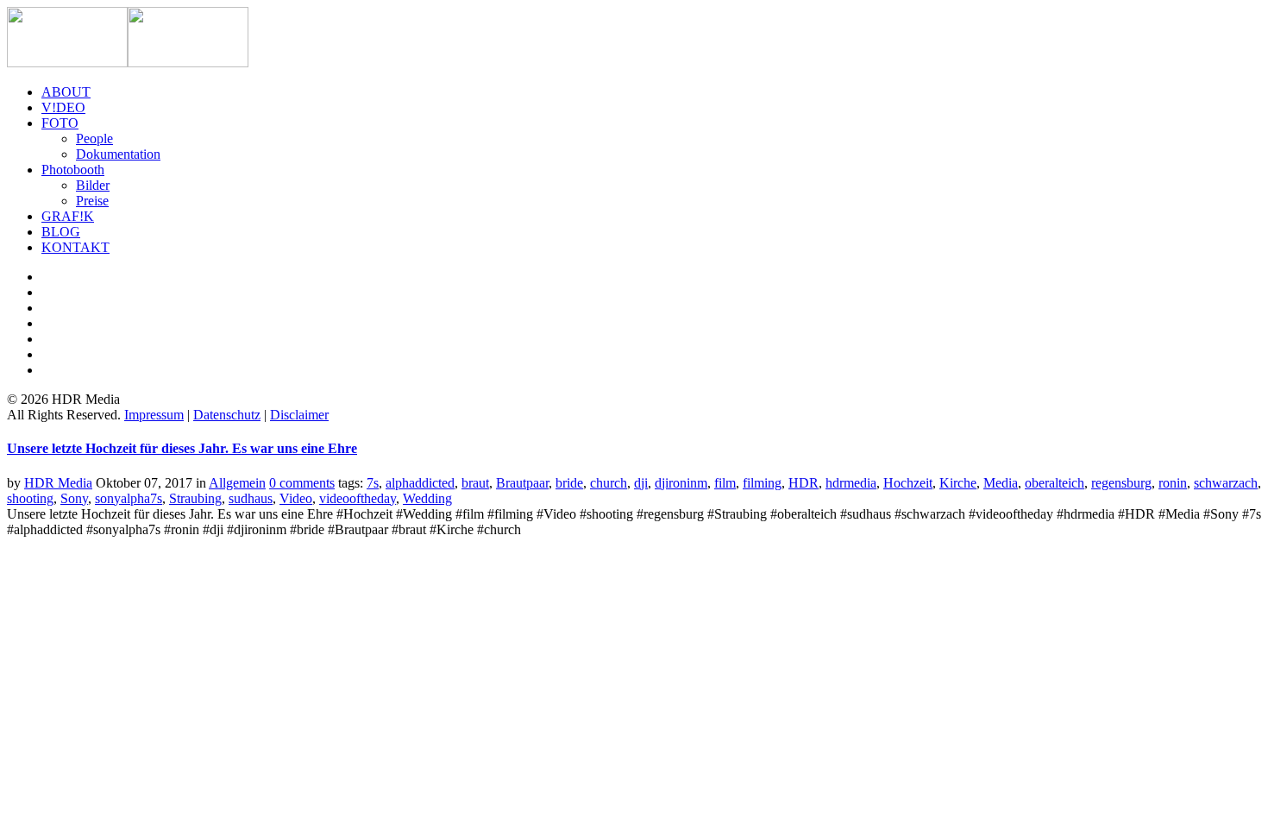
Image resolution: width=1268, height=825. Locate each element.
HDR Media (58, 482)
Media (1000, 482)
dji (641, 482)
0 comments (302, 482)
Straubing (195, 498)
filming (762, 482)
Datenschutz (227, 414)
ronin (1172, 482)
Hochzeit (907, 482)
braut (475, 482)
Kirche (957, 482)
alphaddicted (420, 482)
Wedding (427, 498)
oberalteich (1054, 482)
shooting (30, 498)
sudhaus (251, 498)
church (608, 482)
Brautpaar (522, 482)
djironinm (681, 482)
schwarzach (1226, 482)
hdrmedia (850, 482)
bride (569, 482)
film (725, 482)
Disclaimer (299, 414)
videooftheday (357, 498)
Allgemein (237, 482)
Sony (74, 498)
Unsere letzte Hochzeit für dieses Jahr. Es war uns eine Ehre (182, 448)
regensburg (1121, 482)
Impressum (154, 414)
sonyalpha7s (128, 498)
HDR (803, 482)
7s (373, 482)
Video (295, 498)
